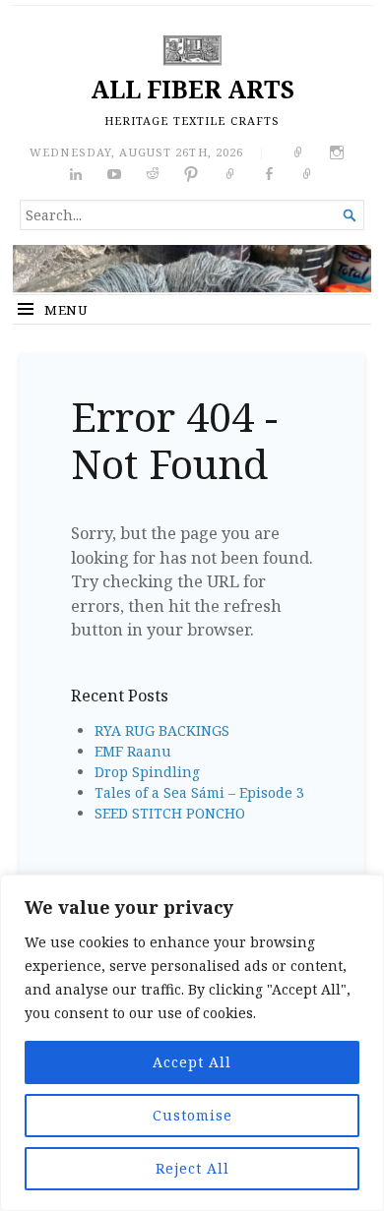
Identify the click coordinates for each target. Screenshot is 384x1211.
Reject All (192, 1168)
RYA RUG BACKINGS (162, 730)
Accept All (192, 1062)
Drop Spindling (147, 771)
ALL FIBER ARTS (192, 89)
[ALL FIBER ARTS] (192, 268)
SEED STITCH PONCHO (170, 813)
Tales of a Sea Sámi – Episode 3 (199, 792)
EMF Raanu (133, 751)
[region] (192, 1043)
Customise (192, 1115)
